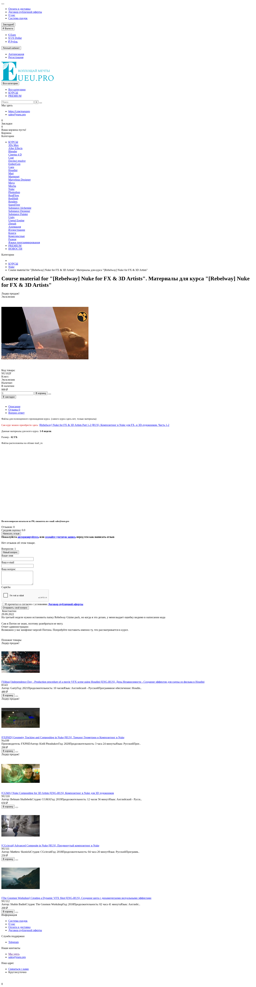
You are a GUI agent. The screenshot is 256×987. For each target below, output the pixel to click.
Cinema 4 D (15, 154)
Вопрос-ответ (16, 412)
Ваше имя (7, 555)
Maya (11, 182)
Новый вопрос (10, 552)
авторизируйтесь (28, 536)
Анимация (14, 226)
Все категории (17, 89)
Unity (11, 217)
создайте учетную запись (60, 536)
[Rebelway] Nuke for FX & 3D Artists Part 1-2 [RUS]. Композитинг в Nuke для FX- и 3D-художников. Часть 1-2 (104, 424)
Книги (12, 233)
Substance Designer (19, 211)
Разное (12, 239)
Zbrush (12, 223)
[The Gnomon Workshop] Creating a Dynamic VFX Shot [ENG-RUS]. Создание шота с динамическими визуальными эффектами (76, 898)
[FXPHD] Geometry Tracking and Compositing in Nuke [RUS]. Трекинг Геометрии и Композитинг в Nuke (62, 737)
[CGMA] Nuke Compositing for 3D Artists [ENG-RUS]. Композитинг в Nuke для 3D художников (57, 793)
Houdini (12, 170)
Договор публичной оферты (25, 11)
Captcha (5, 587)
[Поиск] (40, 102)
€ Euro (12, 34)
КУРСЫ (13, 92)
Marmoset (13, 176)
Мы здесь (14, 953)
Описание (14, 406)
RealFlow (13, 195)
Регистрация (15, 57)
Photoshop (14, 192)
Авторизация (16, 54)
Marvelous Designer (19, 179)
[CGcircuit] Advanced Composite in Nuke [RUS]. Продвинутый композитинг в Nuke (50, 845)
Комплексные (16, 236)
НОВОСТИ (15, 248)
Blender (12, 151)
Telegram (13, 942)
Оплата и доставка (19, 8)
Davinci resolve (17, 160)
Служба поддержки (13, 936)
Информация (9, 914)
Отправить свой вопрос (15, 607)
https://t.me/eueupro (19, 111)
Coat (11, 157)
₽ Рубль (13, 41)
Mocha (12, 185)
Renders (12, 201)
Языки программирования (24, 242)
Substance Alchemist (19, 207)
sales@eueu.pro (17, 114)
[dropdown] (2, 3)
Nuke (11, 189)
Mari (11, 173)
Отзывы (14, 409)
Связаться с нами (18, 968)
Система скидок (18, 18)
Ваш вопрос (8, 569)
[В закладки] (16, 696)
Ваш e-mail (7, 562)
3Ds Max (13, 145)
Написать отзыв (11, 533)
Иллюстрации (16, 229)
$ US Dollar (15, 37)
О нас (11, 15)
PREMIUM (14, 95)
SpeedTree (14, 204)
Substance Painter (18, 214)
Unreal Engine (16, 220)
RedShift (13, 198)
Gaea (11, 167)
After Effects (15, 148)
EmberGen (14, 163)
